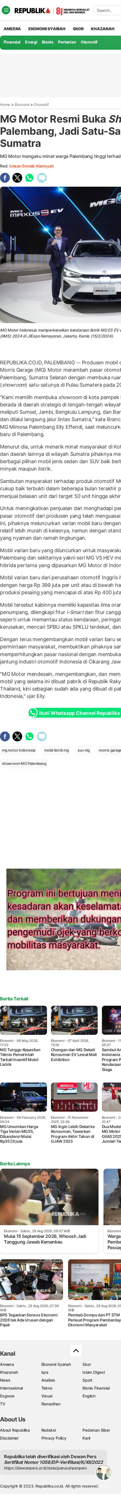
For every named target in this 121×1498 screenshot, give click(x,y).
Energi (31, 42)
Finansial (12, 42)
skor (78, 28)
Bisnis (47, 42)
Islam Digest (93, 1372)
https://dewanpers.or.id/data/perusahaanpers (45, 1468)
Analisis (48, 1380)
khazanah (102, 28)
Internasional (11, 1388)
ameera (12, 28)
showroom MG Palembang (24, 763)
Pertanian (67, 42)
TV (2, 1403)
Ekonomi (22, 104)
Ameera (7, 1364)
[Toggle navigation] (6, 10)
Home (5, 104)
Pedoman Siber (96, 1430)
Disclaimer (9, 1438)
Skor (86, 1364)
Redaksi (48, 1430)
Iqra (44, 1372)
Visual (46, 1396)
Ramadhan (50, 1403)
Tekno (46, 1388)
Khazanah (9, 1372)
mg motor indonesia (18, 750)
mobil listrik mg (56, 750)
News (5, 1380)
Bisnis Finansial (96, 1388)
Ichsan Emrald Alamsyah (31, 166)
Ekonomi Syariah (47, 28)
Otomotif (89, 42)
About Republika (15, 1430)
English (88, 1396)
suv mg (84, 750)
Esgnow (7, 1396)
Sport (87, 1380)
